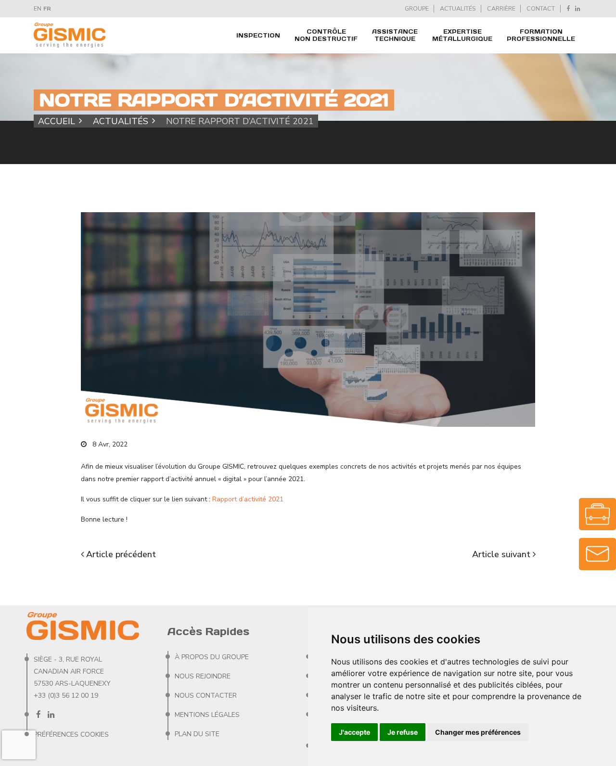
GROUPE (417, 8)
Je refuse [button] (402, 732)
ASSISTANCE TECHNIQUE (395, 35)
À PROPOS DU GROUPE (212, 657)
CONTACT (540, 8)
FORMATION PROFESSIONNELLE (541, 35)
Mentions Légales (207, 714)
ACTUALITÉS (457, 8)
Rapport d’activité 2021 (247, 499)
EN (37, 8)
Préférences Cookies (71, 734)
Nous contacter (206, 695)
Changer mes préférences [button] (478, 732)
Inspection (258, 35)
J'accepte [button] (354, 732)
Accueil (56, 121)
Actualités (120, 121)
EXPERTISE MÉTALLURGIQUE (462, 35)
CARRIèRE (501, 8)
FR (47, 8)
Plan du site (197, 734)
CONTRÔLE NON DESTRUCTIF (326, 35)
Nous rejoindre (203, 676)
